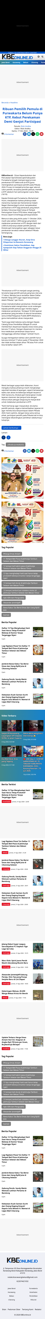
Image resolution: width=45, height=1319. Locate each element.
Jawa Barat (6, 62)
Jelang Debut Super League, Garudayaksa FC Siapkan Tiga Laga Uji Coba (15, 946)
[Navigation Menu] (42, 56)
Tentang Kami (27, 1309)
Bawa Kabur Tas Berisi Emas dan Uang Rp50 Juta (21, 608)
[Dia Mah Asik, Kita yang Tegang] (12, 751)
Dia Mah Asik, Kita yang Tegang (10, 760)
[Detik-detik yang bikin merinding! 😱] (33, 725)
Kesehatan (6, 801)
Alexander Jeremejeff (11, 602)
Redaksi (38, 1309)
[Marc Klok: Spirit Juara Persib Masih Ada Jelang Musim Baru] (38, 964)
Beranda (5, 102)
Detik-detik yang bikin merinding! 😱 (33, 734)
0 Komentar (9, 134)
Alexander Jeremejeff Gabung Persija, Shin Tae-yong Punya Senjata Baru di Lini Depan (14, 977)
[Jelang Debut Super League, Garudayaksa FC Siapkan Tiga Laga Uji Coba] (38, 948)
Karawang (16, 62)
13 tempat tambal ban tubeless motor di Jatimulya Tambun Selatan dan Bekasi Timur (21, 591)
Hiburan (33, 1300)
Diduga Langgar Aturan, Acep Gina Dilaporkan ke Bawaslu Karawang (19, 241)
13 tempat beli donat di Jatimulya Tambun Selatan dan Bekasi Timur (20, 584)
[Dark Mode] (38, 56)
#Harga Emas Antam (11, 554)
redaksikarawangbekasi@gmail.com (22, 1277)
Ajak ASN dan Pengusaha (13, 597)
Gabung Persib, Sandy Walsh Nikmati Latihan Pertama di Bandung (14, 681)
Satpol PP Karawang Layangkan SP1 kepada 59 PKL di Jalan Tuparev (12, 735)
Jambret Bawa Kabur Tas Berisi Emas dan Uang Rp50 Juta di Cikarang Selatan (15, 666)
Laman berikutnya (10, 428)
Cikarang (34, 62)
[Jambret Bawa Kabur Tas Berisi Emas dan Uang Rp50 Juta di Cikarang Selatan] (38, 668)
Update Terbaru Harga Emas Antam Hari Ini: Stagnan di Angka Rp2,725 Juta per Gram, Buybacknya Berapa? (15, 1041)
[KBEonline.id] (18, 56)
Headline (14, 102)
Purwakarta (33, 1288)
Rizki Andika (26, 126)
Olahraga (6, 885)
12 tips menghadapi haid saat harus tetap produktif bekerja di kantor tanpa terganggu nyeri (21, 575)
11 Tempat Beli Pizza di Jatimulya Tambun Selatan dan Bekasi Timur (20, 560)
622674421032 (22, 1281)
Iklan (4, 1309)
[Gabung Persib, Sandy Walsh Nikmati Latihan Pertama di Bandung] (38, 683)
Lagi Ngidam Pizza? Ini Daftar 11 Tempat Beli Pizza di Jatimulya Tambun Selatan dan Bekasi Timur (16, 649)
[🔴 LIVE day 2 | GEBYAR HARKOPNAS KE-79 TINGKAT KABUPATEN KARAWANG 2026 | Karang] (33, 751)
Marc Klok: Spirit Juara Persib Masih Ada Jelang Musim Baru (15, 961)
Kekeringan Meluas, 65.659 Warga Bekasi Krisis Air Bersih (15, 992)
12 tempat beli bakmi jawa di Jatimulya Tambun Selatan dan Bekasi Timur (19, 567)
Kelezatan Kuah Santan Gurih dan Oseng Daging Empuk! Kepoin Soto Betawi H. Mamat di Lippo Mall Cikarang (16, 698)
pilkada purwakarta (16, 444)
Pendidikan (33, 1296)
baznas (6, 615)
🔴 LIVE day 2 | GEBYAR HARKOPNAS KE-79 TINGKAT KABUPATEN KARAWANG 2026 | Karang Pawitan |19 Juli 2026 (33, 765)
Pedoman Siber (14, 1309)
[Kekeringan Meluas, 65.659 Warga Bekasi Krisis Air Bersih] (38, 995)
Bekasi (25, 62)
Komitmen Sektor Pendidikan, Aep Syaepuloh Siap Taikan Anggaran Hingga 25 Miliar (22, 247)
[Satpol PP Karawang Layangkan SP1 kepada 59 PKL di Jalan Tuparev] (12, 725)
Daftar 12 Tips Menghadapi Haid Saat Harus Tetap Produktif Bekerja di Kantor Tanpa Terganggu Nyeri (16, 631)
